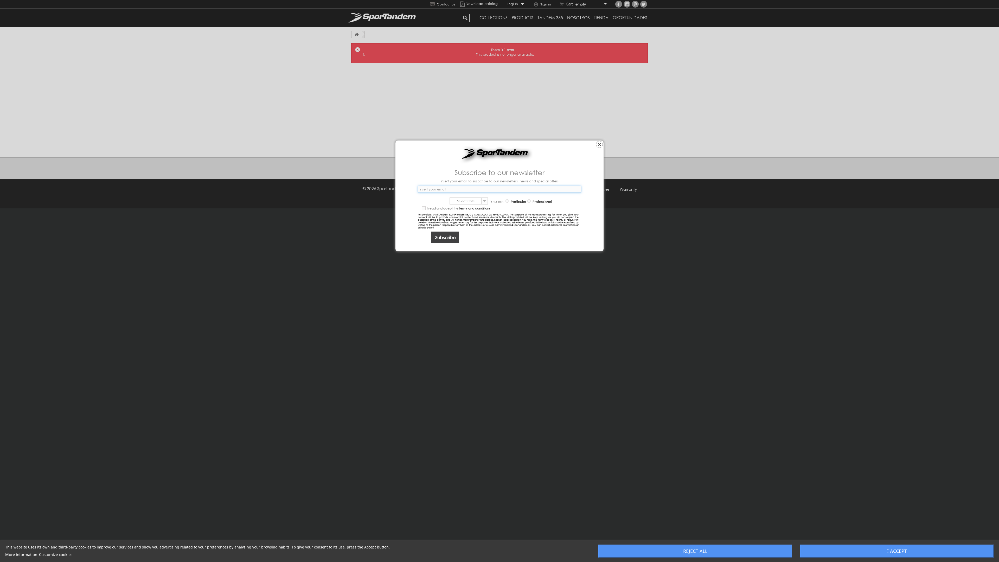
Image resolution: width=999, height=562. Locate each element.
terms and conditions (474, 208)
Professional (541, 202)
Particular (518, 202)
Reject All (695, 551)
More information (21, 554)
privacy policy (426, 227)
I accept (897, 551)
